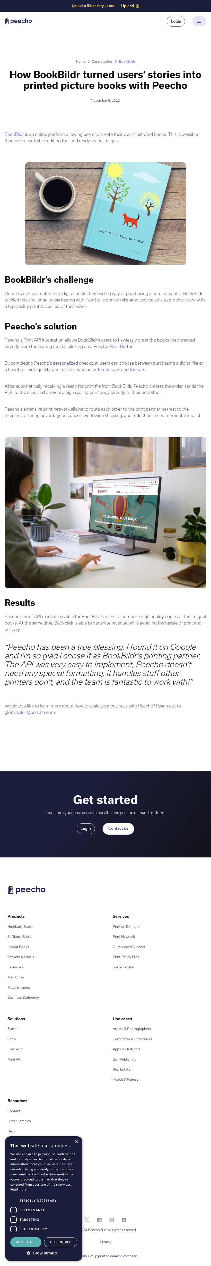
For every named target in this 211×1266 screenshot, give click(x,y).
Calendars (15, 967)
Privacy (105, 1242)
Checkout (15, 1049)
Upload (127, 6)
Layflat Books (18, 947)
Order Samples (19, 1121)
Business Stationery (23, 997)
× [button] (76, 1142)
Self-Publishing (124, 1059)
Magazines (15, 977)
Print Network (124, 937)
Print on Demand (126, 927)
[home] (18, 21)
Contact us (118, 828)
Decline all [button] (60, 1242)
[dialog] (43, 1198)
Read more (18, 1189)
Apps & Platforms (126, 1049)
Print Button (121, 346)
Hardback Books (20, 927)
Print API (32, 339)
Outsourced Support (129, 947)
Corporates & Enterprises (132, 1039)
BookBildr (14, 134)
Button (13, 1029)
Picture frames (19, 987)
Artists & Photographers (132, 1029)
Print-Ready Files (126, 957)
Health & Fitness (125, 1079)
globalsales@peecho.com (30, 712)
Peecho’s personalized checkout (66, 363)
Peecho (92, 299)
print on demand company (117, 1256)
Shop (11, 1039)
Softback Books (19, 937)
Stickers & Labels (20, 957)
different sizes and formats (119, 369)
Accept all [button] (26, 1242)
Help (11, 1131)
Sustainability (123, 967)
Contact (13, 1111)
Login (176, 21)
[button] (199, 21)
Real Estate (121, 1069)
